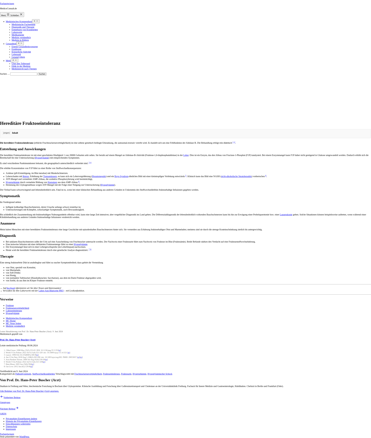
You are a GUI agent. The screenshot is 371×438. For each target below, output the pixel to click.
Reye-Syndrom (121, 176)
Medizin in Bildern (20, 40)
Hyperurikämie (13, 182)
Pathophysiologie (23, 374)
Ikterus (26, 176)
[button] (21, 418)
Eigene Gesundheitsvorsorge (25, 46)
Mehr (8, 60)
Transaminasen (50, 176)
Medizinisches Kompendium (19, 21)
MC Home (11, 321)
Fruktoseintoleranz (111, 374)
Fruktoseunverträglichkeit (17, 308)
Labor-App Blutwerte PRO (51, 290)
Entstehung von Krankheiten (25, 29)
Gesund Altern (18, 57)
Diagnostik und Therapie (23, 27)
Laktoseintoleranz (14, 310)
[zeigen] (6, 133)
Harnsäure (52, 182)
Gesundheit (11, 43)
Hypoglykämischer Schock (160, 374)
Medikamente (18, 35)
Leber (186, 155)
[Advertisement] (185, 97)
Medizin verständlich (21, 37)
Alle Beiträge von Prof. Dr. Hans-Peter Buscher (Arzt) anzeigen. (29, 391)
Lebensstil (16, 54)
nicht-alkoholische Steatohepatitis (236, 176)
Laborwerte (17, 32)
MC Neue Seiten (13, 323)
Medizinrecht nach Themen (24, 69)
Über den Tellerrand (21, 63)
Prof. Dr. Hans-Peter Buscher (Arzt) (18, 340)
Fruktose (10, 305)
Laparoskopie (286, 214)
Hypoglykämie (42, 158)
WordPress (24, 436)
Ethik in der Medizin (21, 66)
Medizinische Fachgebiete (23, 24)
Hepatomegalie (99, 176)
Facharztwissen (7, 3)
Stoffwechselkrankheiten (43, 374)
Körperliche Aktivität (21, 52)
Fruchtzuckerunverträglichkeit (88, 374)
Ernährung (16, 49)
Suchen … (5, 74)
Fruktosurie (126, 374)
